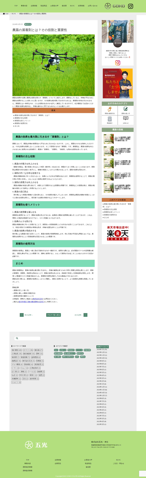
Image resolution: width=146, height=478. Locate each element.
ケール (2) (31, 371)
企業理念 (58, 463)
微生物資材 (58, 353)
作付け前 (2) (23, 375)
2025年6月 (100, 369)
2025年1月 (100, 384)
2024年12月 (101, 387)
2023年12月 (101, 395)
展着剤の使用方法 (20, 123)
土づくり (79, 350)
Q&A (56, 350)
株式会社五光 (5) (28, 361)
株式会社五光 (38, 299)
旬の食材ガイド (69, 353)
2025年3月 (100, 378)
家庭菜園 (87, 350)
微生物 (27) (38, 350)
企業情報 (34, 6)
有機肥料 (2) (16, 379)
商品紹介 (71, 350)
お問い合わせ (92, 6)
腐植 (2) (23, 371)
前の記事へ (29, 315)
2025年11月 (101, 355)
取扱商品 (44, 6)
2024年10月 (101, 392)
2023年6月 (100, 404)
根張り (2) (33, 375)
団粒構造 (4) (28, 364)
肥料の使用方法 (68, 357)
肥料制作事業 (27, 467)
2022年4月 (100, 421)
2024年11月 (101, 390)
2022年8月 (100, 413)
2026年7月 (100, 349)
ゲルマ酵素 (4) (17, 364)
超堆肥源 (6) (35, 357)
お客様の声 (54, 6)
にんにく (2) (16, 382)
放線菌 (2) (40, 371)
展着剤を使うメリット (22, 120)
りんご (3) (24, 368)
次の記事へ (79, 315)
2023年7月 (100, 401)
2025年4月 (100, 375)
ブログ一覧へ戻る (53, 315)
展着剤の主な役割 (20, 118)
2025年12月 (101, 352)
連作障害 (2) (34, 379)
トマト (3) (15, 368)
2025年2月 (100, 381)
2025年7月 (100, 367)
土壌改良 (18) (16, 354)
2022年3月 (100, 424)
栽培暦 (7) (15, 357)
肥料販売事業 (27, 470)
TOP (15, 6)
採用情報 (81, 6)
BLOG (72, 6)
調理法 (82, 357)
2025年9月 (100, 361)
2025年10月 (101, 358)
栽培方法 (28, 24)
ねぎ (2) (14, 375)
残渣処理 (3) (39, 364)
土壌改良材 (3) (35, 368)
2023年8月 (100, 398)
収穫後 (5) (39, 361)
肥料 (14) (39, 354)
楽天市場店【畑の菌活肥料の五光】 (31, 302)
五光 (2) (25, 379)
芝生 (77, 357)
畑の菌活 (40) (16, 350)
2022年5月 (100, 418)
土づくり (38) (28, 350)
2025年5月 (100, 372)
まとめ (16, 126)
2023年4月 (100, 410)
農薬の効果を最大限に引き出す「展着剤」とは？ (31, 115)
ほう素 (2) (15, 371)
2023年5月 (100, 407)
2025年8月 (100, 364)
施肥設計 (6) (16, 361)
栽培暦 (64, 6)
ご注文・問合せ (118, 463)
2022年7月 (100, 416)
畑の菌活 (57, 357)
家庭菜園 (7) (25, 357)
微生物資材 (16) (28, 354)
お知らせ (63, 350)
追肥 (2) (41, 375)
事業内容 (24, 6)
